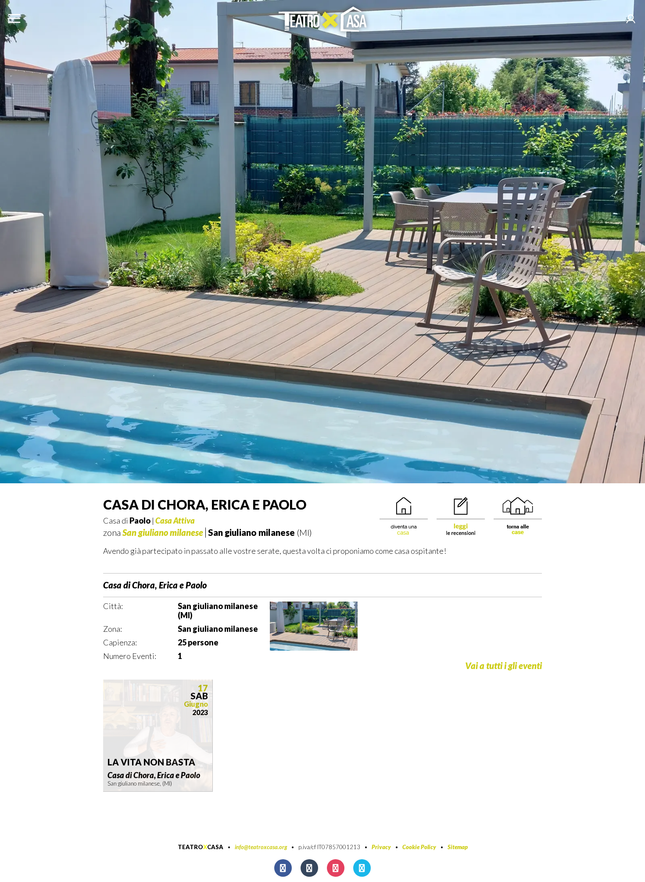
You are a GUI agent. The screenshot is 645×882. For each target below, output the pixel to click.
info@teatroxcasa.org (261, 846)
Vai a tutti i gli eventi (503, 666)
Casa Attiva (175, 520)
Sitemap (458, 846)
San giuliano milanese (162, 532)
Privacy (381, 846)
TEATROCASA (200, 846)
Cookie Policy (419, 846)
